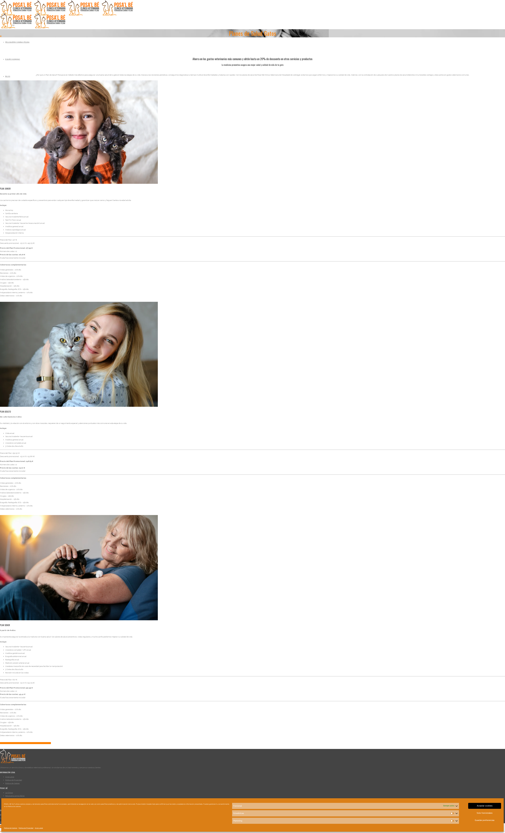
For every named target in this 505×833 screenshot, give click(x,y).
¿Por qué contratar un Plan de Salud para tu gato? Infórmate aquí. (25, 743)
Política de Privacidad (26, 828)
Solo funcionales (485, 813)
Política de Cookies (10, 828)
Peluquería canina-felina (17, 42)
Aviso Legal (39, 828)
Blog (7, 76)
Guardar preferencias (484, 820)
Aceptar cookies (485, 806)
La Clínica (9, 793)
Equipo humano (12, 59)
